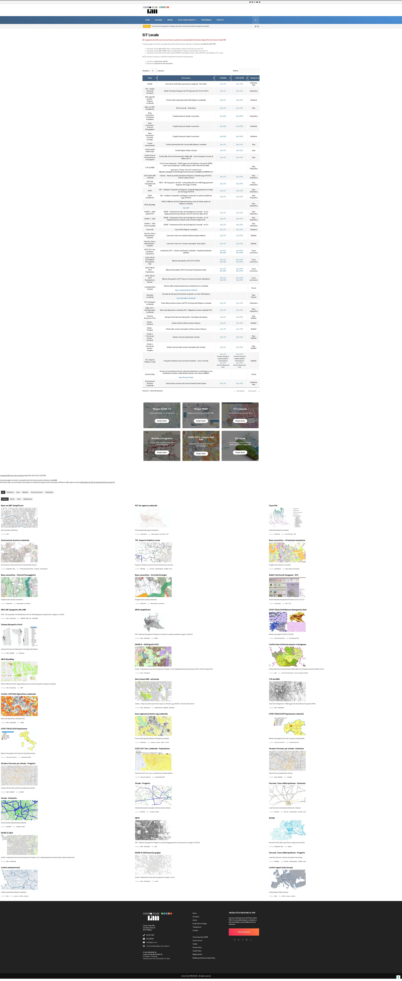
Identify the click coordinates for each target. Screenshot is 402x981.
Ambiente (10, 492)
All (3, 492)
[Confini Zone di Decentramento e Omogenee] (335, 656)
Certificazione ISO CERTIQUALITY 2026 (156, 959)
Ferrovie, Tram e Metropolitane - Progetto (287, 852)
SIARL (22, 722)
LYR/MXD (223, 78)
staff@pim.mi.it (151, 942)
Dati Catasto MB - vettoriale (147, 679)
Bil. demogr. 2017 (294, 638)
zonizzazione (43, 569)
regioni (293, 896)
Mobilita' (25, 492)
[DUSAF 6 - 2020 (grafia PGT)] (201, 656)
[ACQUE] (335, 830)
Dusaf (156, 881)
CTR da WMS (274, 679)
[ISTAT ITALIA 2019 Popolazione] (67, 741)
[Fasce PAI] (335, 518)
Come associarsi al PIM (200, 937)
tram (170, 569)
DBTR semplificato (143, 609)
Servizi (170, 20)
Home (147, 20)
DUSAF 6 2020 (7, 832)
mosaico (153, 742)
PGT (167, 534)
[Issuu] (250, 940)
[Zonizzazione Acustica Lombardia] (67, 552)
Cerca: (235, 71)
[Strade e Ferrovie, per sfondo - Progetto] (67, 775)
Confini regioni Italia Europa (281, 867)
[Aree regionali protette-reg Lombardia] (201, 726)
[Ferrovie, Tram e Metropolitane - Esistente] (335, 795)
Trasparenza (206, 20)
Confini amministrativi (10, 867)
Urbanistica (49, 492)
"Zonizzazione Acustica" (26, 569)
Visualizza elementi (153, 71)
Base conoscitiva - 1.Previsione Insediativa (287, 540)
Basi (18, 492)
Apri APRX (239, 116)
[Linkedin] (260, 2)
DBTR (156, 638)
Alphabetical (28, 499)
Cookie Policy (197, 951)
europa (288, 896)
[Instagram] (255, 2)
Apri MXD (223, 116)
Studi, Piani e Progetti (187, 20)
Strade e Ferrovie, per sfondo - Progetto (18, 763)
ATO (286, 603)
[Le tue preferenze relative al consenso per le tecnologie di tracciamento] (398, 977)
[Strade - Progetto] (201, 795)
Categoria (253, 78)
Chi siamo (158, 20)
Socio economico (36, 492)
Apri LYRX (239, 84)
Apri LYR (223, 84)
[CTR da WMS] (335, 691)
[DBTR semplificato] (201, 622)
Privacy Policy (197, 947)
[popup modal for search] (255, 20)
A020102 (23, 618)
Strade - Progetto (142, 783)
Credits (195, 944)
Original (4, 499)
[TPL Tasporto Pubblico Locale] (201, 552)
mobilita (166, 569)
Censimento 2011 (294, 742)
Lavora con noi (197, 940)
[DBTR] (201, 830)
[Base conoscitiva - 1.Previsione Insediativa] (335, 552)
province (26, 896)
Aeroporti (21, 653)
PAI (295, 534)
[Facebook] (253, 2)
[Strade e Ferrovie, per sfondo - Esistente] (335, 761)
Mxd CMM (35, 618)
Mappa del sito (197, 954)
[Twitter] (250, 2)
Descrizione (186, 78)
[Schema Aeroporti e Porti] (67, 637)
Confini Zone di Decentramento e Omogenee (287, 644)
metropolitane (159, 569)
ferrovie (152, 569)
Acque (290, 846)
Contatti (220, 20)
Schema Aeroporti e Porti (11, 624)
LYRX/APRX (239, 78)
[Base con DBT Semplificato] (67, 518)
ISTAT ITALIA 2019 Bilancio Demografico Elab (288, 609)
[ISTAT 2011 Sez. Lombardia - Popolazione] (201, 761)
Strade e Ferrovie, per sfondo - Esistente (286, 748)
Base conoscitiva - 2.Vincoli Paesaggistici (18, 575)
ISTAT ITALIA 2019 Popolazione (14, 728)
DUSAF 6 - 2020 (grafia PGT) (147, 644)
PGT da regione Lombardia (146, 505)
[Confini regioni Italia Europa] (335, 880)
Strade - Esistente (9, 798)
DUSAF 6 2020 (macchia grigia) (147, 852)
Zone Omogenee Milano (301, 673)
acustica (36, 569)
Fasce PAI (273, 505)
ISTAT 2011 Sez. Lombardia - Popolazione (152, 748)
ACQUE (272, 818)
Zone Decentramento (288, 673)
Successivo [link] (252, 391)
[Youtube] (257, 2)
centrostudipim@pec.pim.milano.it (158, 946)
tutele (162, 742)
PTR (290, 603)
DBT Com (28, 618)
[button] (255, 26)
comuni (16, 896)
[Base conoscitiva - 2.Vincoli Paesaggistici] (67, 587)
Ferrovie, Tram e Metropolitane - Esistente (287, 783)
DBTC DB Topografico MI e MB (13, 609)
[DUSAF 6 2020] (67, 845)
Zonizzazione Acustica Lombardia (15, 540)
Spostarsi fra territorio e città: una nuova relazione (167, 26)
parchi (158, 742)
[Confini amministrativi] (67, 880)
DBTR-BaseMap (7, 659)
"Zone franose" (289, 534)
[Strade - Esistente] (67, 810)
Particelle (171, 707)
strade (157, 812)
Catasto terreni (159, 707)
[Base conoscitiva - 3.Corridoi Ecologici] (201, 587)
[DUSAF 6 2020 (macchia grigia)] (201, 865)
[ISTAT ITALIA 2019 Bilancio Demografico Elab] (335, 622)
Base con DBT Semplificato (12, 505)
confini (21, 896)
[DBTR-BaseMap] (67, 671)
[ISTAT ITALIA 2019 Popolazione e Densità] (335, 726)
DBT (22, 688)
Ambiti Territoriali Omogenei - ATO (283, 575)
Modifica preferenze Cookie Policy (204, 958)
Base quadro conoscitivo (158, 534)
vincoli (167, 742)
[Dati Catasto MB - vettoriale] (201, 691)
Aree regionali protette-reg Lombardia (151, 713)
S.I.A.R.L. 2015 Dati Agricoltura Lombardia (18, 694)
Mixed (12, 499)
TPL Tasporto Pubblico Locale (147, 540)
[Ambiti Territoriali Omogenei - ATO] (335, 587)
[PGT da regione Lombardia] (201, 518)
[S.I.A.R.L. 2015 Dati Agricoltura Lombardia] (67, 706)
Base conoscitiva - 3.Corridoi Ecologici (151, 575)
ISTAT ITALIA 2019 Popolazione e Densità (286, 713)
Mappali (166, 707)
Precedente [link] (240, 391)
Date (19, 499)
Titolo (150, 78)
